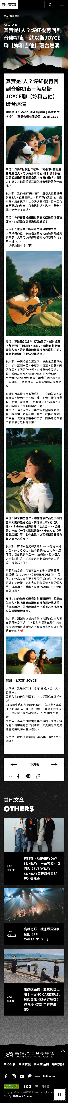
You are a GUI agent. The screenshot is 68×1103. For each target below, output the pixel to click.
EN (36, 1086)
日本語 (45, 1086)
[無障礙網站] (11, 1086)
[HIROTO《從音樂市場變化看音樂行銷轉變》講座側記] (54, 764)
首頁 (6, 16)
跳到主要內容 (34, 13)
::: (1, 1054)
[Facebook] (6, 1076)
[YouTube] (22, 1076)
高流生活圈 (41, 1064)
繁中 (27, 1086)
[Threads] (30, 1076)
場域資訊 (58, 1064)
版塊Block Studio (22, 1096)
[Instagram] (14, 1076)
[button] (59, 1094)
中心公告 (10, 1064)
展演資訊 (25, 1064)
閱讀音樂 (14, 16)
